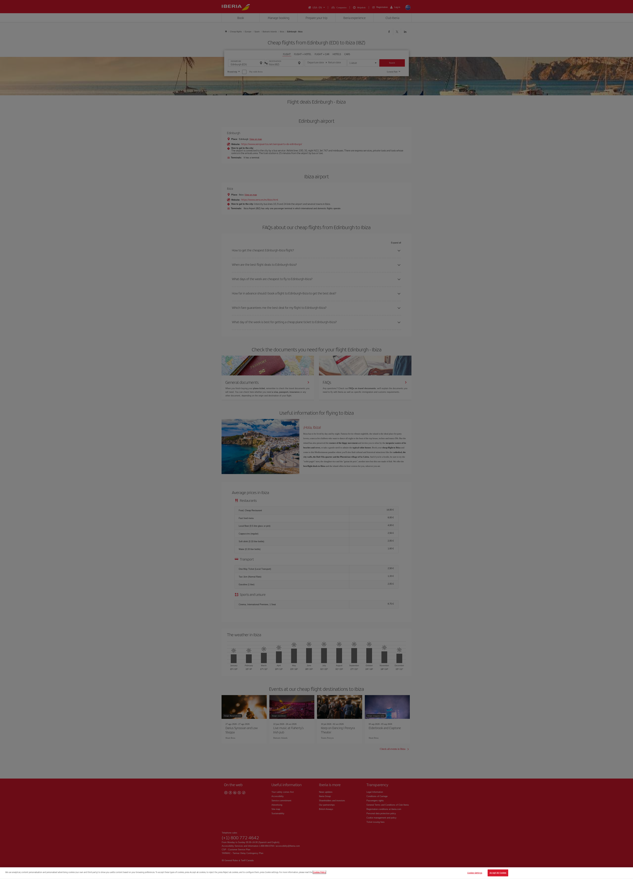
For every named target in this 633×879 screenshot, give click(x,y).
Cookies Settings (474, 872)
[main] (316, 873)
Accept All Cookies (498, 872)
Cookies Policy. (319, 872)
